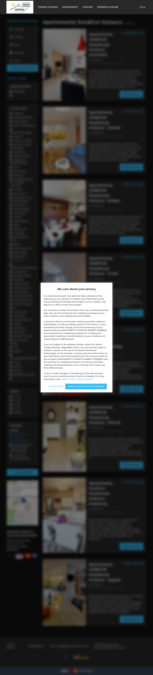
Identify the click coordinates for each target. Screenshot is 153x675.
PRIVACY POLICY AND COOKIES (76, 379)
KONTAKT (88, 7)
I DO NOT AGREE (56, 386)
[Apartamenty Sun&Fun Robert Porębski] (19, 7)
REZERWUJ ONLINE (107, 7)
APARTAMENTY (70, 7)
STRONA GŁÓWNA (48, 7)
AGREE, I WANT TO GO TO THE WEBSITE (86, 386)
